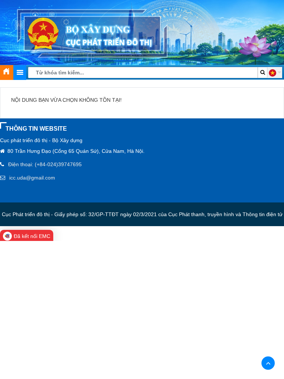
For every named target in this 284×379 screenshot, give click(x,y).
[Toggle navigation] (19, 72)
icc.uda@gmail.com (32, 178)
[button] (274, 72)
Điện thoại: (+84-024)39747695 (45, 164)
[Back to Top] (268, 363)
